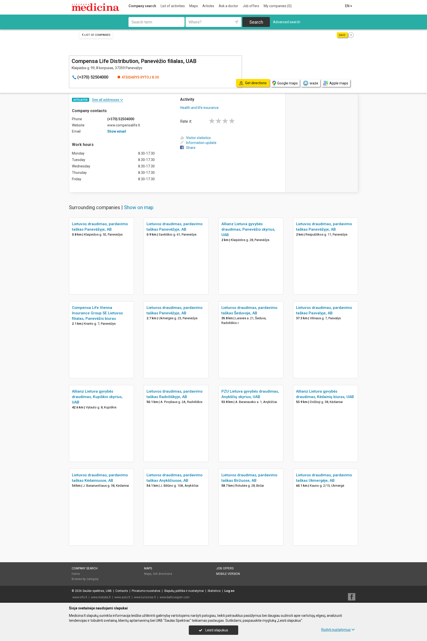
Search (256, 22)
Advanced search (286, 22)
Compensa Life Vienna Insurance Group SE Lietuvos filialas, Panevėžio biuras (97, 313)
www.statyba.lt (101, 597)
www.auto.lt (122, 597)
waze (314, 83)
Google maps (287, 83)
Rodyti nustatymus (336, 630)
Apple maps (338, 83)
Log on (229, 591)
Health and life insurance (199, 108)
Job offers (251, 6)
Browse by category (85, 579)
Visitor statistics (198, 138)
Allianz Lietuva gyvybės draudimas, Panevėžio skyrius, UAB (248, 229)
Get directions (162, 574)
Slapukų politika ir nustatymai (184, 591)
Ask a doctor (228, 6)
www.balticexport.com (175, 597)
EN (347, 6)
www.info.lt (79, 597)
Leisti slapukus (216, 630)
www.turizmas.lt (145, 597)
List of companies (97, 35)
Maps (193, 6)
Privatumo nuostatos (146, 591)
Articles (208, 6)
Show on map (138, 207)
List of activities (173, 6)
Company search (142, 6)
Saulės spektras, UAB (97, 591)
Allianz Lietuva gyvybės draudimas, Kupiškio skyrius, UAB (97, 396)
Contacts (121, 591)
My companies (278, 6)
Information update (201, 143)
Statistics (214, 591)
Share (190, 148)
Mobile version (228, 574)
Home (76, 574)
